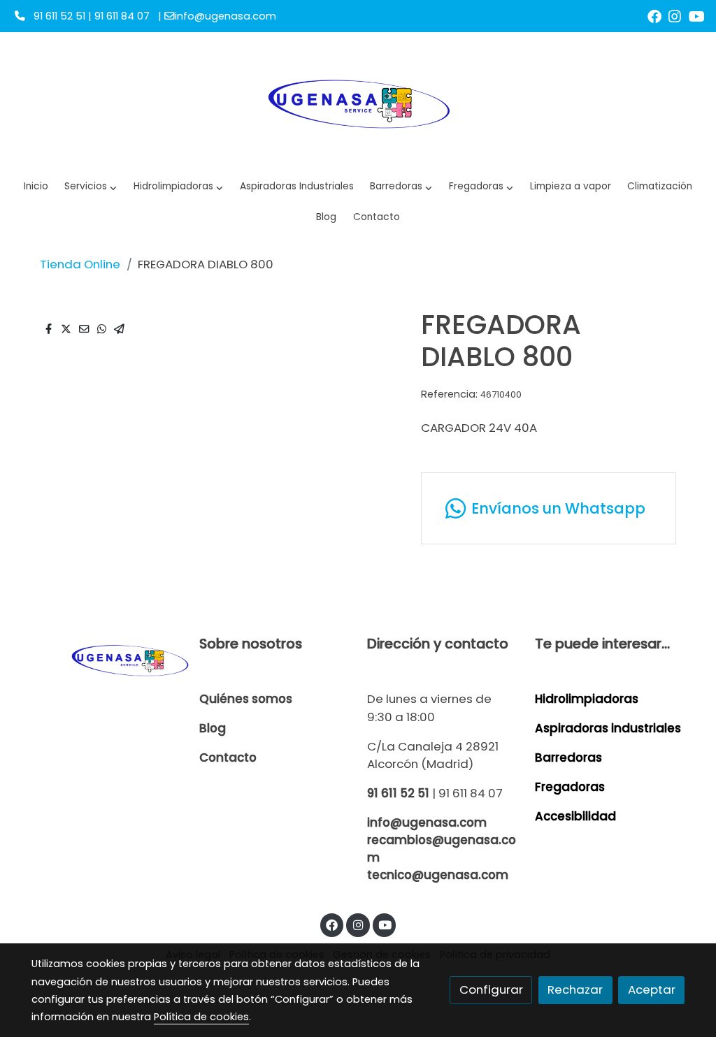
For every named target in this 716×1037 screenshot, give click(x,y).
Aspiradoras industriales (608, 728)
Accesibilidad (575, 816)
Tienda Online (80, 264)
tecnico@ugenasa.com (437, 874)
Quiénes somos (245, 698)
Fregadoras (570, 786)
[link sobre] (106, 659)
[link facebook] (654, 15)
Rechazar (575, 989)
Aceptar (651, 989)
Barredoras (568, 757)
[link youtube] (697, 15)
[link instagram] (674, 15)
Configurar (491, 989)
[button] (178, 187)
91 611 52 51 (398, 793)
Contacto (228, 757)
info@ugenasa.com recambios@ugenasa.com (441, 840)
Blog (212, 728)
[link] (358, 102)
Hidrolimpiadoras (586, 698)
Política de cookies (201, 1017)
